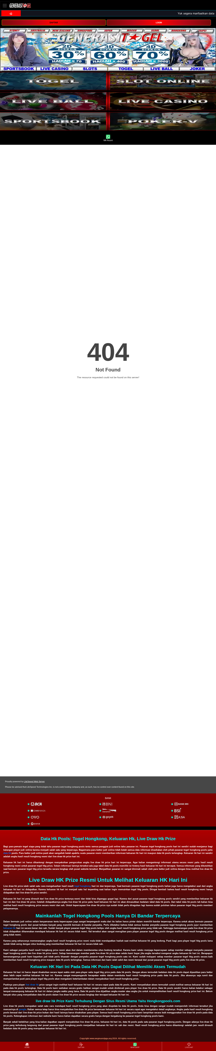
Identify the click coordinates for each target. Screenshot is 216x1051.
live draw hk (32, 984)
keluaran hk (9, 928)
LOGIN (159, 22)
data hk (7, 853)
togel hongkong (82, 886)
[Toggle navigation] (4, 5)
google (22, 1009)
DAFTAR (54, 22)
